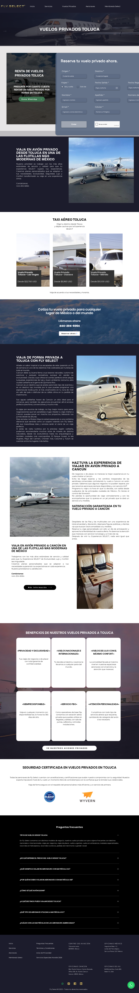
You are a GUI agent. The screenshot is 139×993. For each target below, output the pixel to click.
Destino (99, 71)
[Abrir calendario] (117, 88)
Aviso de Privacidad (43, 953)
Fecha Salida (102, 83)
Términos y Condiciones (44, 948)
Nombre (66, 95)
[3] (81, 983)
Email (64, 107)
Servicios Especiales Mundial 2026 (44, 958)
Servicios (12, 948)
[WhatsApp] (131, 985)
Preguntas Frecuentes (44, 943)
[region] (33, 663)
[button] (72, 6)
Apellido (99, 95)
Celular (98, 107)
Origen (65, 71)
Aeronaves (13, 953)
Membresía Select (15, 958)
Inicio (11, 943)
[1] (69, 983)
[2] (75, 983)
